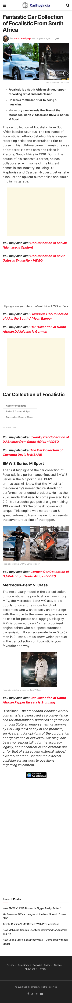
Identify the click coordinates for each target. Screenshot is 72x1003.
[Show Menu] (4, 5)
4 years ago (43, 38)
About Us (30, 968)
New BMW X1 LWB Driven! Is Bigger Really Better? (32, 908)
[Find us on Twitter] (32, 994)
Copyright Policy (41, 965)
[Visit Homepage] (36, 5)
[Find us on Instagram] (37, 994)
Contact (58, 965)
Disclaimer (23, 965)
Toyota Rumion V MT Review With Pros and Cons (31, 924)
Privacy (10, 965)
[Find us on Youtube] (41, 994)
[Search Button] (67, 5)
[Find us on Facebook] (28, 994)
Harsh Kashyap (22, 38)
